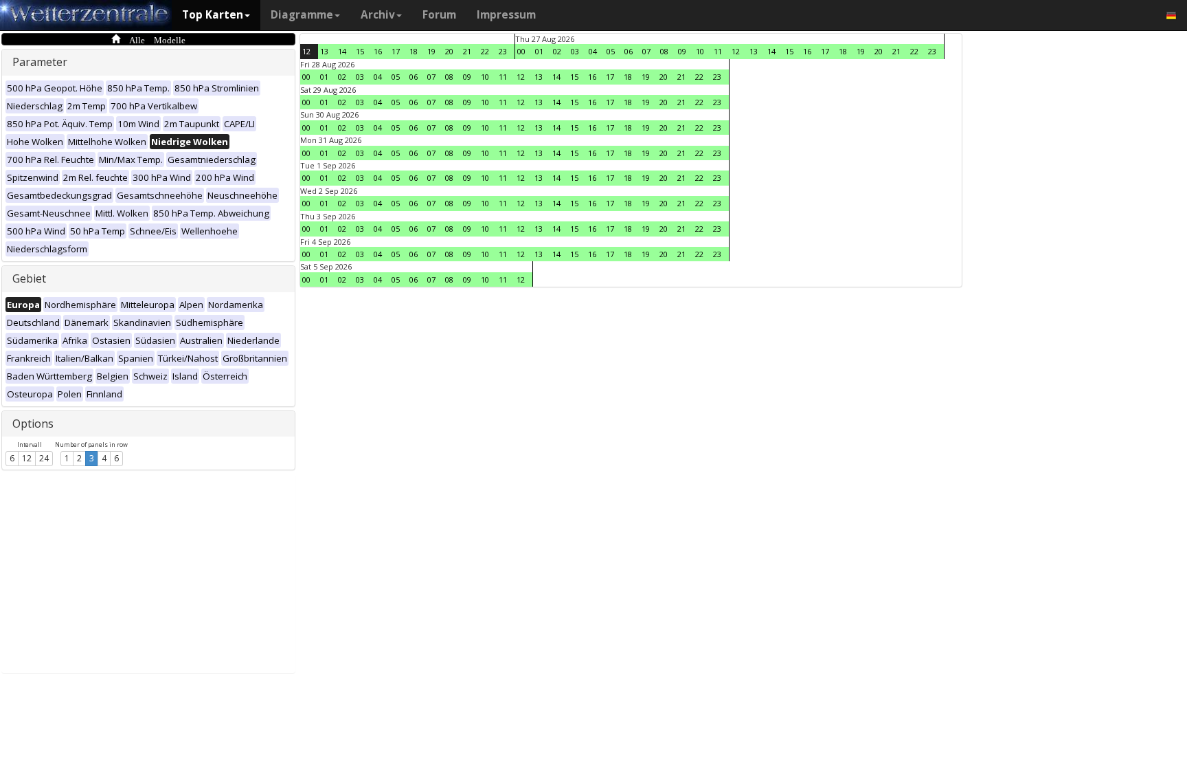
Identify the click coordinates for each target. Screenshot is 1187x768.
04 (593, 51)
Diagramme (302, 15)
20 (449, 51)
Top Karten (212, 15)
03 (575, 51)
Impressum (506, 15)
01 (539, 51)
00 (521, 51)
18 (413, 51)
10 (700, 51)
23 (503, 51)
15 (360, 51)
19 (431, 51)
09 (682, 51)
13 (324, 51)
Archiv (378, 15)
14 (342, 51)
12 (27, 458)
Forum (439, 15)
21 (467, 51)
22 (485, 51)
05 (611, 51)
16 (378, 51)
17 (396, 51)
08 (664, 51)
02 (557, 51)
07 (646, 51)
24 (44, 458)
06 (628, 51)
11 (718, 51)
